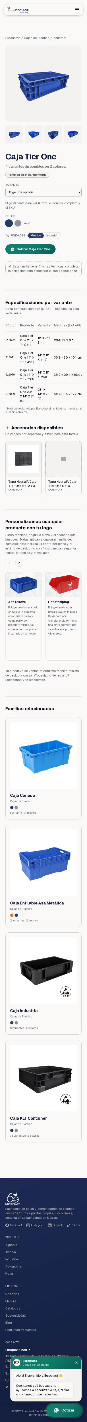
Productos (13, 38)
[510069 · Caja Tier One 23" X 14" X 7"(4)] (73, 134)
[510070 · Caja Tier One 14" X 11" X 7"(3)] (53, 134)
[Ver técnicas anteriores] (9, 563)
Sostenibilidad (15, 1315)
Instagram (37, 1225)
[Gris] (16, 807)
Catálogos (12, 1308)
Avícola (10, 1252)
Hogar (9, 1274)
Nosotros (12, 1294)
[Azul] (12, 807)
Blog (8, 1323)
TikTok (76, 1225)
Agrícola (11, 1245)
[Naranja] (12, 915)
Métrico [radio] (36, 235)
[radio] (9, 223)
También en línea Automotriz (27, 175)
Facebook (16, 1225)
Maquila (10, 1301)
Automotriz (13, 1266)
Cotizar (68, 1410)
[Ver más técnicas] (19, 563)
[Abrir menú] (77, 9)
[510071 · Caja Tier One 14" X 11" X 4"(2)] (34, 134)
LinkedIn (58, 1225)
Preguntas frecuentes (20, 1330)
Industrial (59, 38)
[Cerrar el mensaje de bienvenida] (76, 1362)
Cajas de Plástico (37, 38)
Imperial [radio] (51, 235)
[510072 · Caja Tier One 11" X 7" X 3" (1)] (14, 134)
